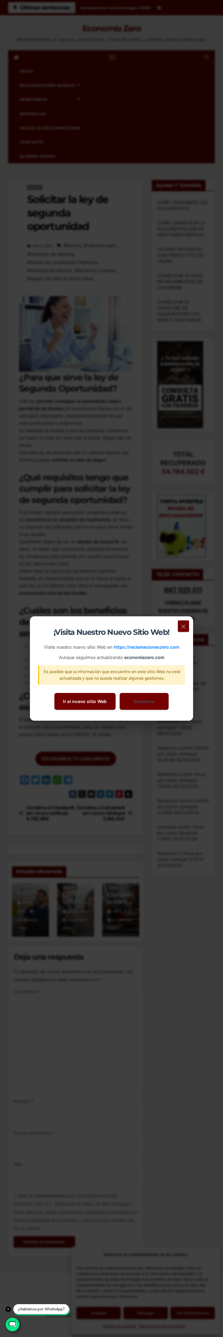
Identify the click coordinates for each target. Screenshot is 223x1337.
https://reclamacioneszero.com (146, 647)
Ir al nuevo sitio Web (85, 701)
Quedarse (144, 701)
